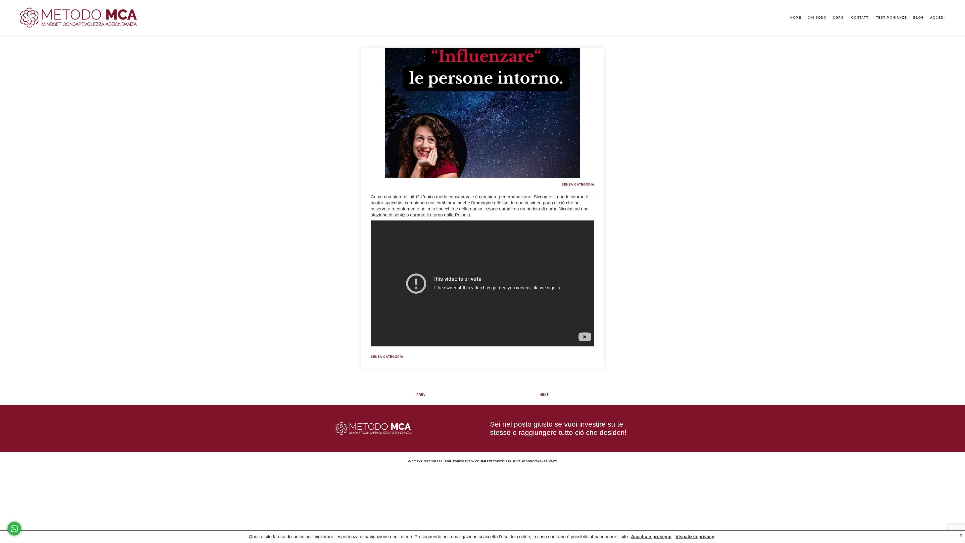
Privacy (550, 461)
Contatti (860, 17)
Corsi (839, 17)
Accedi (937, 17)
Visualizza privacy (695, 536)
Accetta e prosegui (651, 536)
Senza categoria (578, 184)
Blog (918, 17)
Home (795, 17)
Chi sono (817, 17)
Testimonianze (891, 17)
